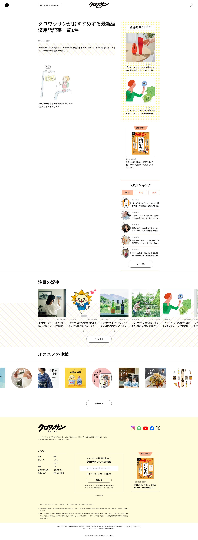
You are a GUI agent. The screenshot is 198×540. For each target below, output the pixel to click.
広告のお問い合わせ (73, 504)
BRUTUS (64, 526)
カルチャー (57, 463)
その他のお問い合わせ (87, 504)
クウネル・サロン (130, 526)
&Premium (100, 526)
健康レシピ (42, 473)
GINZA (88, 526)
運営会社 (62, 504)
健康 (39, 456)
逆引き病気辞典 (59, 473)
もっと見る (140, 264)
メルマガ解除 (99, 495)
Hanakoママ (119, 526)
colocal (112, 526)
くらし (56, 460)
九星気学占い (58, 470)
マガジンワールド (92, 528)
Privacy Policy (109, 528)
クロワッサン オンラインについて (48, 504)
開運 (39, 466)
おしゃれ (41, 460)
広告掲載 (101, 528)
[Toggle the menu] (7, 5)
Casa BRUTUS (79, 526)
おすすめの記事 (43, 470)
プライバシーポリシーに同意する (100, 474)
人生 (55, 466)
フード (40, 463)
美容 (55, 456)
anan (58, 526)
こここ (138, 526)
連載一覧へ (99, 403)
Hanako (93, 526)
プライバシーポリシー (106, 485)
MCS (84, 528)
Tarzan (107, 526)
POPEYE (71, 526)
